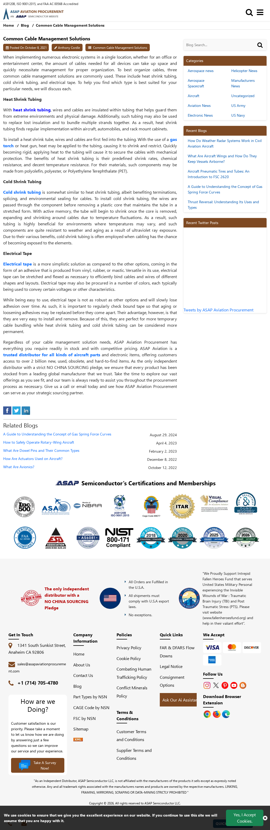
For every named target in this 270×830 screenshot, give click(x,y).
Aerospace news (201, 70)
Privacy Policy (129, 647)
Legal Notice (171, 666)
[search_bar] (250, 12)
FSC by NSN (84, 718)
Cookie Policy (129, 658)
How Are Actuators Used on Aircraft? (32, 459)
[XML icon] (78, 739)
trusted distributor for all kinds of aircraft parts (51, 354)
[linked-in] (26, 410)
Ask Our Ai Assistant (180, 700)
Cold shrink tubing (22, 192)
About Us (81, 664)
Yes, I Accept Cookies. (245, 818)
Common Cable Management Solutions (120, 47)
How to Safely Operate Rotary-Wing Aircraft (38, 442)
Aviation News (199, 105)
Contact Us (83, 675)
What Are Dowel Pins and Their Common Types (41, 450)
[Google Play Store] (217, 713)
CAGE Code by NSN (91, 707)
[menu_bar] (261, 12)
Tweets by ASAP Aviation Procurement (218, 309)
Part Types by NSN (90, 696)
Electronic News (200, 115)
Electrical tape (17, 264)
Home (9, 25)
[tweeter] (16, 410)
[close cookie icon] (265, 818)
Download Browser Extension (222, 699)
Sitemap (83, 729)
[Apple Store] (208, 713)
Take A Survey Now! (44, 765)
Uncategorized (242, 95)
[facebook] (7, 410)
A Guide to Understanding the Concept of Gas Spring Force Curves (57, 434)
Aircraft (193, 95)
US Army (238, 105)
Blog (25, 25)
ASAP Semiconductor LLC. (162, 803)
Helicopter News (244, 70)
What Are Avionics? (18, 467)
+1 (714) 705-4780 (37, 683)
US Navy (238, 115)
